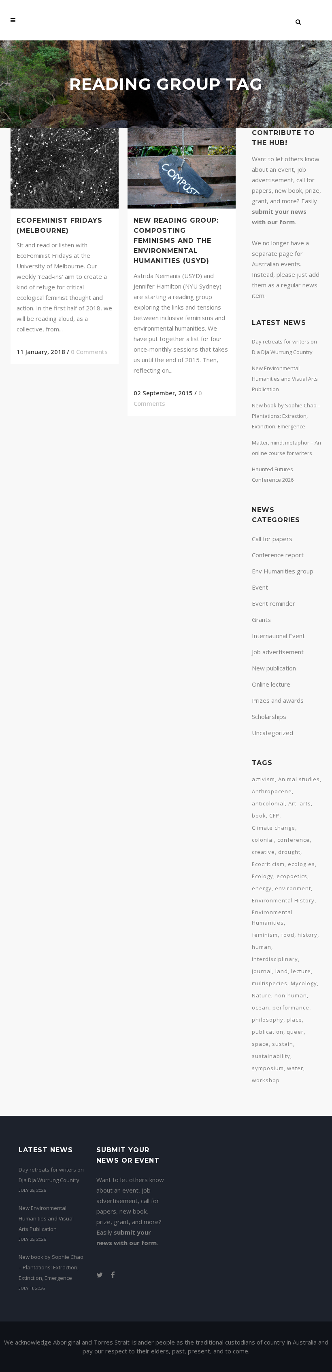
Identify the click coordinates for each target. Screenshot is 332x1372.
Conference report (278, 555)
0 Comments (89, 352)
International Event (278, 636)
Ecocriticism (268, 864)
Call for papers (272, 539)
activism (263, 779)
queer (295, 1031)
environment (293, 888)
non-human (291, 995)
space (260, 1043)
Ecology (262, 876)
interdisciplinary (275, 959)
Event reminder (273, 603)
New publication (274, 668)
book (259, 815)
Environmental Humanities (272, 917)
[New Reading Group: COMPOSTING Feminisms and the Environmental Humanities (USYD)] (182, 168)
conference (293, 839)
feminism (265, 934)
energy (262, 888)
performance (290, 1007)
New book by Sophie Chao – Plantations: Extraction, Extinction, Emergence (286, 416)
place (294, 1019)
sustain (282, 1043)
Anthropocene (272, 791)
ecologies (301, 864)
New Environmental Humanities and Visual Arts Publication (285, 379)
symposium (268, 1068)
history (307, 934)
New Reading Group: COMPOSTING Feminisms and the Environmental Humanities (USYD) (176, 241)
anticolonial (268, 803)
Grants (261, 619)
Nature (261, 995)
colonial (263, 839)
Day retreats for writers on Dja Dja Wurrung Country (51, 1175)
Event (260, 587)
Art (292, 803)
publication (267, 1031)
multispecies (269, 983)
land (281, 971)
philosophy (267, 1019)
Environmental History (283, 900)
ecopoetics (292, 876)
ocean (260, 1007)
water (295, 1068)
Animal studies (299, 779)
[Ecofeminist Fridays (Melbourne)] (65, 168)
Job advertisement (278, 652)
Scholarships (269, 716)
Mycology (304, 983)
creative (263, 852)
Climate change (273, 827)
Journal (262, 971)
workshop (266, 1080)
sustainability (271, 1056)
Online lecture (271, 684)
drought (289, 852)
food (287, 934)
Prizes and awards (278, 700)
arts (305, 803)
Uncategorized (272, 733)
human (261, 946)
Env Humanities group (282, 571)
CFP (274, 815)
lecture (301, 971)
